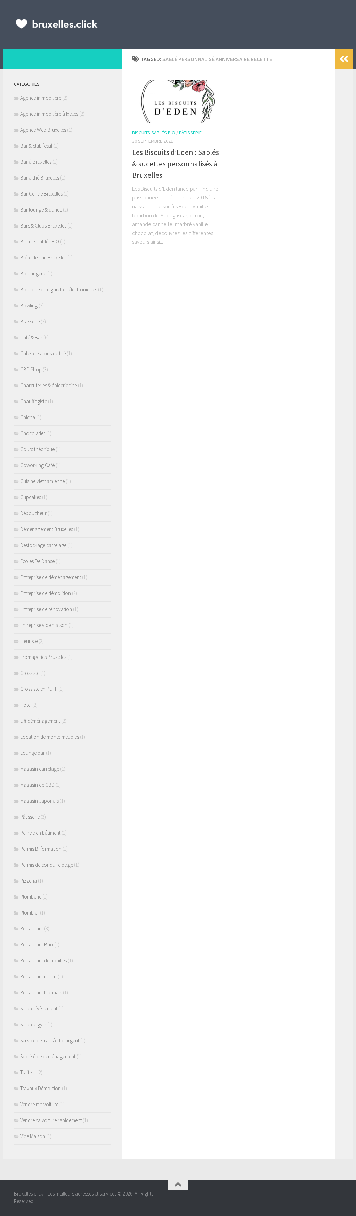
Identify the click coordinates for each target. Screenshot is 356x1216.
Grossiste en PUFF (38, 689)
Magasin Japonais (39, 800)
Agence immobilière (40, 97)
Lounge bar (32, 753)
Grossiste (29, 673)
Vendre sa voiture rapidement (51, 1120)
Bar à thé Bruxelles (39, 177)
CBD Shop (31, 369)
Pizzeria (28, 880)
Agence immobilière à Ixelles (49, 113)
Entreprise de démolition (45, 593)
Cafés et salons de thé (43, 353)
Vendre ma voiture (39, 1104)
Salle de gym (33, 1024)
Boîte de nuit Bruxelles (43, 257)
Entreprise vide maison (43, 625)
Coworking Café (37, 465)
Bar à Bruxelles (35, 161)
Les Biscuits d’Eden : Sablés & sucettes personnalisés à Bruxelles (175, 163)
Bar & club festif (36, 145)
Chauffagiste (33, 401)
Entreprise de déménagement (50, 577)
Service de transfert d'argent (49, 1040)
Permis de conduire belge (46, 864)
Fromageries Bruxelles (43, 657)
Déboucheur (33, 513)
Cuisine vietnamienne (42, 481)
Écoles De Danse (37, 561)
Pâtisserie (190, 133)
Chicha (27, 417)
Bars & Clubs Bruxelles (43, 225)
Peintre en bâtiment (40, 832)
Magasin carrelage (39, 769)
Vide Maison (32, 1136)
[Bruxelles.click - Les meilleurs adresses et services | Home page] (57, 24)
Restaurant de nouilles (43, 960)
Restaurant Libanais (41, 992)
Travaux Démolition (40, 1088)
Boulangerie (33, 273)
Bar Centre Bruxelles (41, 193)
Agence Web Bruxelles (43, 129)
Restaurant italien (38, 976)
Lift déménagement (40, 721)
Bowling (29, 305)
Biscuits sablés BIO (153, 133)
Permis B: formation (41, 848)
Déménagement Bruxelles (46, 529)
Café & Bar (31, 337)
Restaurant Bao (36, 944)
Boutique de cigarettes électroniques (58, 289)
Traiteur (28, 1072)
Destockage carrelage (43, 545)
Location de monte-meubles (49, 737)
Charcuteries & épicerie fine (48, 385)
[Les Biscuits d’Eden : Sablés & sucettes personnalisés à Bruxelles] (177, 101)
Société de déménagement (47, 1056)
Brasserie (30, 321)
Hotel (25, 705)
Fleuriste (29, 641)
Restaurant (31, 928)
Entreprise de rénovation (46, 609)
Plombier (29, 912)
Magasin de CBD (37, 784)
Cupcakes (30, 497)
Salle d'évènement (38, 1008)
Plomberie (30, 896)
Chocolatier (32, 433)
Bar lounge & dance (41, 209)
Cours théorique (37, 449)
